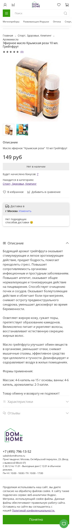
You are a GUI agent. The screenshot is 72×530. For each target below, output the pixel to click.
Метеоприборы (11, 21)
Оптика (57, 21)
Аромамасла (10, 39)
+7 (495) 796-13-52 (17, 451)
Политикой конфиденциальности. (33, 510)
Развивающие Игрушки (36, 21)
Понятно (36, 519)
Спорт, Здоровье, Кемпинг (35, 35)
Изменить (25, 211)
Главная (8, 35)
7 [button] (37, 174)
